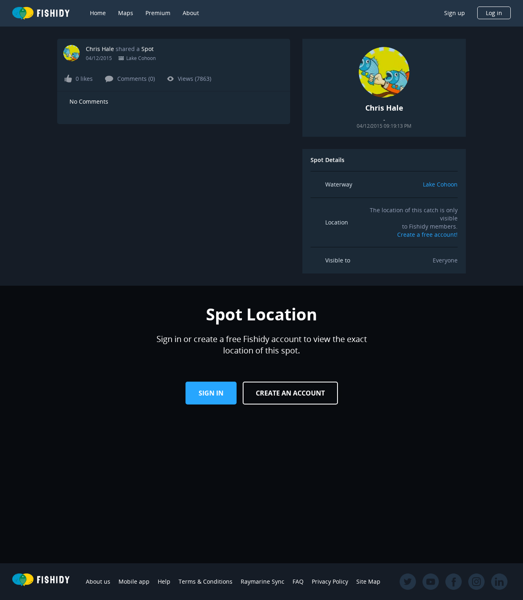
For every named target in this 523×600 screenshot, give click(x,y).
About (191, 13)
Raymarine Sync (262, 581)
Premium (157, 13)
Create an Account (290, 393)
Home (98, 13)
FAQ (298, 581)
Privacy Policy (330, 581)
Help (164, 581)
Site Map (368, 581)
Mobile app (134, 581)
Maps (125, 13)
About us (98, 581)
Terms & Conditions (205, 581)
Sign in (211, 393)
